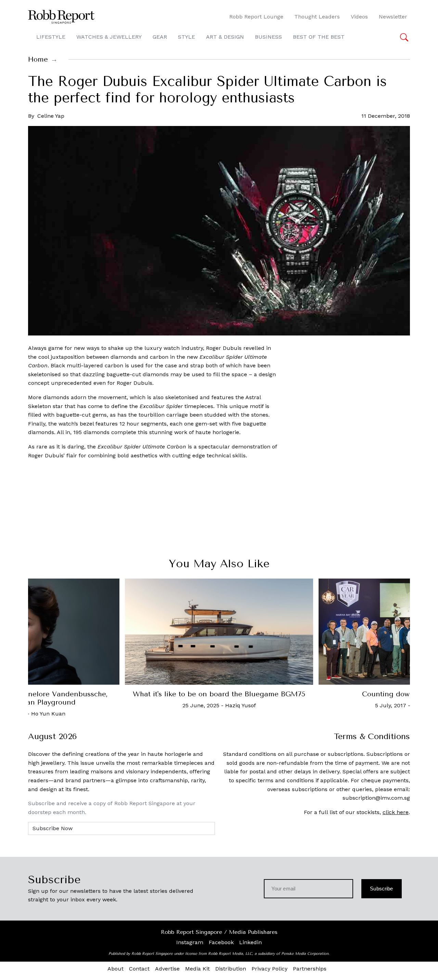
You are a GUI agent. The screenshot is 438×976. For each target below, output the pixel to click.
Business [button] (268, 37)
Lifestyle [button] (50, 37)
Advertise (167, 968)
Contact (139, 968)
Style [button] (186, 37)
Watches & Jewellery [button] (109, 37)
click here (396, 812)
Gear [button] (160, 37)
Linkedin (250, 942)
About (115, 968)
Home (38, 59)
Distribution (230, 968)
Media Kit (197, 968)
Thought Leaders (317, 16)
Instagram (189, 942)
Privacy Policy (269, 968)
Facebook (221, 942)
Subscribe (381, 888)
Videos (359, 16)
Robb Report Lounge (256, 16)
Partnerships (309, 968)
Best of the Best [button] (319, 37)
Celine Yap (50, 116)
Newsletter (393, 16)
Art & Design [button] (225, 37)
